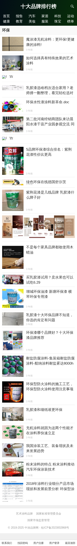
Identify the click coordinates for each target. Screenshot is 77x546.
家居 (44, 16)
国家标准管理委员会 (48, 513)
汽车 (32, 16)
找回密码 (23, 543)
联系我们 (7, 543)
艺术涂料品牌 (24, 513)
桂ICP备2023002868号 (55, 527)
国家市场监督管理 (38, 520)
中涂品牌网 (31, 527)
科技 (57, 16)
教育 (19, 21)
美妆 (32, 21)
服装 (44, 21)
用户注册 (38, 543)
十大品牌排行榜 (38, 6)
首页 (6, 16)
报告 (19, 16)
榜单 (70, 21)
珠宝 (57, 21)
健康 (6, 21)
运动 (70, 16)
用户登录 (54, 543)
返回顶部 (70, 543)
